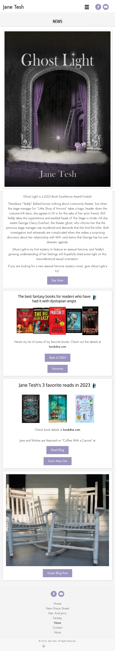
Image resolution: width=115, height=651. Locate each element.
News (57, 623)
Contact (57, 628)
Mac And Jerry (57, 613)
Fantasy (57, 618)
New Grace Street (57, 608)
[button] (98, 7)
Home (57, 604)
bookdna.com (57, 347)
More (57, 632)
